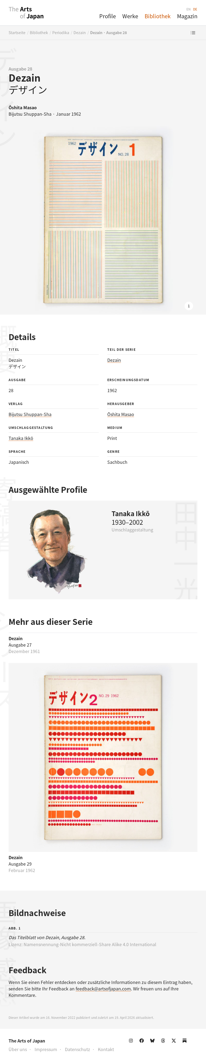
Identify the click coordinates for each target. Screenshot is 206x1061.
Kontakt (106, 1049)
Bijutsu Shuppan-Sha (30, 414)
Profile (107, 16)
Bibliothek (158, 16)
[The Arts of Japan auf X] (175, 1041)
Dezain (79, 32)
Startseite (17, 32)
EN (188, 9)
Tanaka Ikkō (21, 438)
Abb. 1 (15, 928)
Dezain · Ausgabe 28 (108, 32)
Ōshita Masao (120, 414)
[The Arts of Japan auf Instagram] (132, 1041)
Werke (130, 16)
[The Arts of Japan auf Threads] (164, 1041)
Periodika (60, 32)
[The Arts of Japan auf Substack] (185, 1041)
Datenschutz (77, 1049)
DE (195, 9)
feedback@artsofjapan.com (103, 988)
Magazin (187, 16)
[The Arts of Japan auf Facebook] (142, 1041)
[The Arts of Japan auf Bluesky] (153, 1041)
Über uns (18, 1049)
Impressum (46, 1049)
